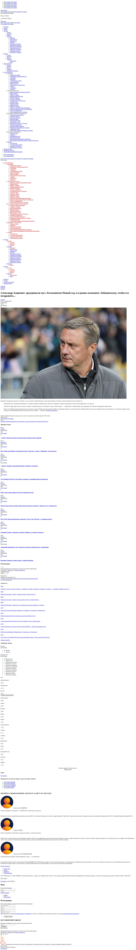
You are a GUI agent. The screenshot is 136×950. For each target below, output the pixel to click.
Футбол (6, 31)
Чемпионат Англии (15, 43)
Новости (6, 26)
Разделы (9, 241)
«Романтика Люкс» (15, 75)
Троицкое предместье (16, 125)
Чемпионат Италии (15, 48)
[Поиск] (7, 934)
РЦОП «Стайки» (14, 95)
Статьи (6, 28)
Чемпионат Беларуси (12, 70)
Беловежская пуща (15, 136)
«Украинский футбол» (52, 410)
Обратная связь (8, 149)
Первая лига (13, 41)
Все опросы (4, 775)
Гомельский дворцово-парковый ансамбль (21, 130)
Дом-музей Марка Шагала (17, 126)
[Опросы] (3, 934)
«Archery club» (14, 102)
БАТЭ (12, 265)
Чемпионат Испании (15, 45)
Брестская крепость (15, 117)
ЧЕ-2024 (12, 42)
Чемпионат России (15, 51)
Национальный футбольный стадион (20, 92)
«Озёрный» (13, 78)
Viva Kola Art (13, 143)
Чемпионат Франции (15, 49)
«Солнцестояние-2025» (16, 144)
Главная (3, 286)
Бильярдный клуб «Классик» (18, 100)
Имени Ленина (14, 83)
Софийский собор (15, 129)
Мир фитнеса (67, 769)
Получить (3, 21)
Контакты (6, 871)
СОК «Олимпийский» (16, 110)
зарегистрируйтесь (20, 570)
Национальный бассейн (16, 96)
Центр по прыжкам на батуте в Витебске (21, 109)
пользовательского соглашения (22, 913)
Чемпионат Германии (16, 46)
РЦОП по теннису (15, 106)
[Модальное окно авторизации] (5, 934)
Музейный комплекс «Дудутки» (18, 123)
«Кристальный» (14, 82)
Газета (5, 870)
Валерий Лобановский (7, 421)
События (9, 142)
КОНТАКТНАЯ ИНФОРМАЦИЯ (13, 152)
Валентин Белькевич (19, 421)
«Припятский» (14, 133)
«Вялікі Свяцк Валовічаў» (17, 115)
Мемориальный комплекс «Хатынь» (20, 127)
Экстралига (13, 61)
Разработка (4, 881)
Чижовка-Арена (14, 103)
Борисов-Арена (14, 105)
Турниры (9, 36)
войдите (10, 570)
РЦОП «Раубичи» (15, 98)
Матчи (5, 29)
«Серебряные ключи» (16, 80)
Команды (9, 263)
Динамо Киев (40, 421)
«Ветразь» (13, 79)
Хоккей (6, 53)
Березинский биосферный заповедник (20, 139)
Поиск (12, 154)
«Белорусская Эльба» (15, 146)
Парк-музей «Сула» (15, 122)
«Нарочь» (12, 134)
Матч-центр (7, 868)
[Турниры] (2, 934)
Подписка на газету (9, 150)
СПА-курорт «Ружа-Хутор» (17, 85)
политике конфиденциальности (70, 913)
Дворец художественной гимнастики (20, 107)
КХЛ (11, 62)
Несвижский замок (15, 120)
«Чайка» (12, 86)
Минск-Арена (14, 93)
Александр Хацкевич (30, 421)
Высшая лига (13, 39)
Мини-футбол (7, 63)
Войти (12, 156)
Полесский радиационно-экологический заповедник (24, 140)
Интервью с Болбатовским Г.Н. (18, 76)
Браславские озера (15, 137)
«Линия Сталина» (15, 116)
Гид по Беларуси (8, 72)
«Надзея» (12, 89)
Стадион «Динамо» (15, 99)
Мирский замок (14, 119)
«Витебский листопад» (16, 147)
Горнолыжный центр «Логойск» (19, 112)
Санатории (10, 164)
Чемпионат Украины (15, 52)
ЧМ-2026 (12, 38)
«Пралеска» (13, 88)
